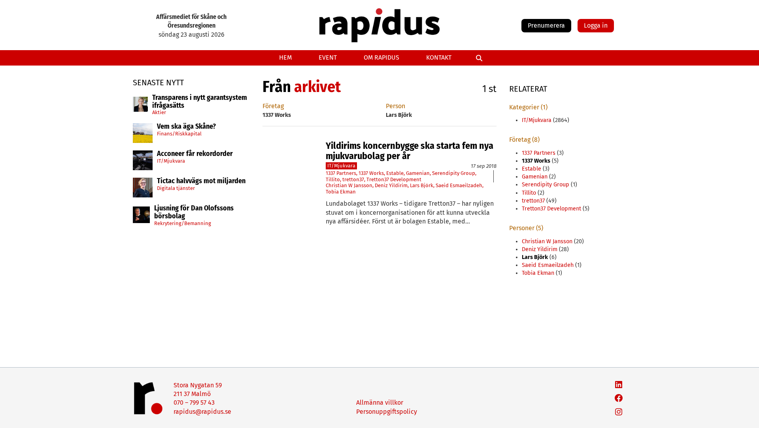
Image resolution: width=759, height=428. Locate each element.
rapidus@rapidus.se (202, 411)
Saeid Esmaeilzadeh (459, 185)
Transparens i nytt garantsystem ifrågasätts (199, 102)
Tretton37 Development (393, 179)
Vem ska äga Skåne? (186, 127)
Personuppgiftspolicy (386, 411)
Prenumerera (546, 25)
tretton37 (353, 179)
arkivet (317, 86)
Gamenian (418, 173)
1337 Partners (341, 173)
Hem (285, 57)
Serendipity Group (453, 173)
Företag (273, 106)
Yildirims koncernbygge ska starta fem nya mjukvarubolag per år (409, 151)
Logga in (596, 25)
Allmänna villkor (379, 402)
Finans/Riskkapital (179, 134)
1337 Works (371, 173)
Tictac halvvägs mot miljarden (201, 181)
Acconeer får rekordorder (195, 154)
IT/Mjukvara (171, 161)
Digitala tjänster (176, 188)
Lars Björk (421, 185)
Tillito (333, 179)
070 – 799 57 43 (194, 402)
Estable (395, 173)
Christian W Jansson (349, 185)
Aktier (159, 112)
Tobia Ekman (341, 192)
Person (395, 106)
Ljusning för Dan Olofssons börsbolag (194, 212)
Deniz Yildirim (391, 185)
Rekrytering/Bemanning (182, 223)
